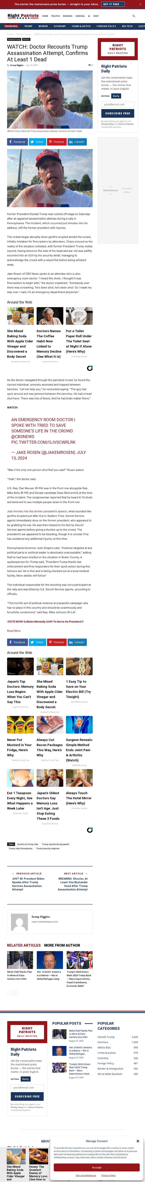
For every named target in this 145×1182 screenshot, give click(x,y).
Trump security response (47, 848)
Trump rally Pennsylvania (20, 848)
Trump (28, 26)
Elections (103, 1042)
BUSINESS (67, 16)
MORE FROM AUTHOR (62, 945)
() (45, 621)
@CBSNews (22, 436)
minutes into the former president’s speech (40, 511)
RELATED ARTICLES (24, 945)
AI (89, 16)
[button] (138, 1141)
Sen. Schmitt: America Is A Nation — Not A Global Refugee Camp (49, 975)
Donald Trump (23, 34)
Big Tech (127, 26)
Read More (14, 630)
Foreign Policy (106, 26)
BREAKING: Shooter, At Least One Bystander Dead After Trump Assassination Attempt (73, 884)
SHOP (96, 16)
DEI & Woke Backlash (110, 1074)
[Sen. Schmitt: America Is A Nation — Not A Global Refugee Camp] (50, 960)
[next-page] (15, 993)
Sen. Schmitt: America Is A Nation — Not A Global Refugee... (80, 1050)
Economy (60, 26)
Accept (97, 1167)
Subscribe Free (117, 113)
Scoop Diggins (16, 65)
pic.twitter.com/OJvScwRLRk (43, 442)
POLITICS (55, 16)
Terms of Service (125, 124)
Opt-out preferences (86, 1175)
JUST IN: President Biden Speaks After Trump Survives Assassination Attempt (28, 884)
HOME (45, 16)
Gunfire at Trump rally (27, 844)
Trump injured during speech (55, 844)
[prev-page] (9, 993)
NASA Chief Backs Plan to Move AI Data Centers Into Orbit (19, 975)
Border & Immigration (110, 1068)
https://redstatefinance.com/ (45, 922)
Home (10, 34)
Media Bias (104, 1047)
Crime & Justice (81, 26)
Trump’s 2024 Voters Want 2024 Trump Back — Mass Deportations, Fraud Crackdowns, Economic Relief (79, 979)
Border (43, 26)
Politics (26, 39)
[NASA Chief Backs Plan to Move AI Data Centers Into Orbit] (20, 960)
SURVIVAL (80, 16)
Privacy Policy (109, 1175)
